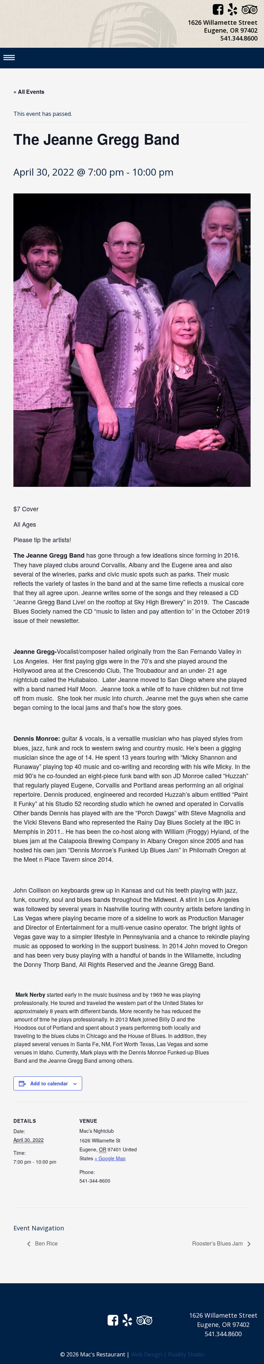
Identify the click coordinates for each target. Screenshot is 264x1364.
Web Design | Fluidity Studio (167, 1354)
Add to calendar (49, 1083)
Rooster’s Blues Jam (218, 1243)
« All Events (28, 92)
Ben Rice (46, 1243)
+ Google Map (110, 1158)
